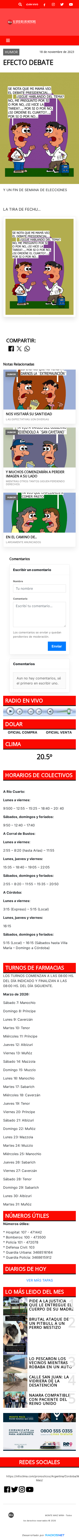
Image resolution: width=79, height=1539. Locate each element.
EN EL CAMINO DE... (21, 537)
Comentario (20, 598)
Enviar (57, 646)
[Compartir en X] (19, 348)
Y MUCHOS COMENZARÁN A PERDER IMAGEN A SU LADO (35, 474)
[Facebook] (44, 4)
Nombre (18, 581)
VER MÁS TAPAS (39, 1280)
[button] (20, 4)
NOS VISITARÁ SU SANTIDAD (29, 414)
